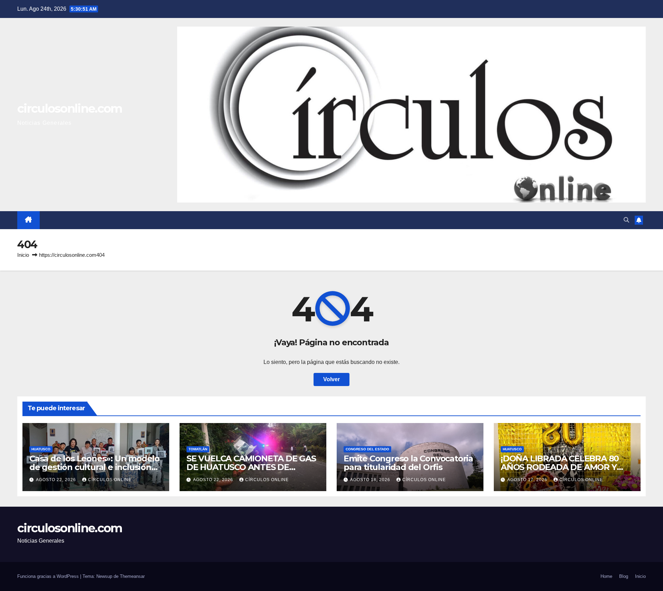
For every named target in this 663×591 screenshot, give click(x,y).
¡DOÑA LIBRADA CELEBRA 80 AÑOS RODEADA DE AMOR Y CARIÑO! (560, 467)
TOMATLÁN (198, 449)
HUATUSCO (40, 449)
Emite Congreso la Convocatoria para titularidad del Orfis (408, 462)
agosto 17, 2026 (528, 479)
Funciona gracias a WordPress (48, 576)
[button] (626, 220)
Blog (623, 576)
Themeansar (132, 576)
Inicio (23, 255)
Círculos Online (110, 479)
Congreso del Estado (367, 449)
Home (606, 576)
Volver (331, 379)
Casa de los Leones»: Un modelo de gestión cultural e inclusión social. (94, 467)
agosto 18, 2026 (371, 479)
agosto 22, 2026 (56, 479)
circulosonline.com (69, 108)
